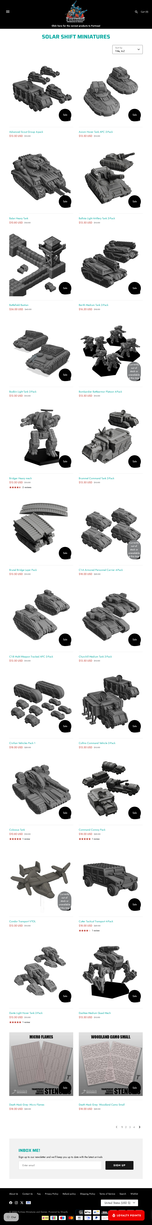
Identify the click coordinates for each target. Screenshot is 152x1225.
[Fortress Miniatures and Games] (76, 11)
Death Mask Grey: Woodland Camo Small (102, 1104)
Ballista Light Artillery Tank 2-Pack (97, 218)
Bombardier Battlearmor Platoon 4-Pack (100, 391)
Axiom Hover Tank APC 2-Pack (96, 132)
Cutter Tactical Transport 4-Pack (96, 921)
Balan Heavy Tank (18, 218)
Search (123, 1193)
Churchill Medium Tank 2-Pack (95, 656)
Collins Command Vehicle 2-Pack (97, 743)
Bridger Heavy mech (20, 478)
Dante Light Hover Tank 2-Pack (25, 1013)
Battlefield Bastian (18, 305)
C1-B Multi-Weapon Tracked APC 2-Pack (31, 656)
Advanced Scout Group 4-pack (26, 132)
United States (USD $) (117, 1203)
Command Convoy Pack (92, 830)
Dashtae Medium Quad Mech (95, 1013)
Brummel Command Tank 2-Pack (96, 478)
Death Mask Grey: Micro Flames (26, 1104)
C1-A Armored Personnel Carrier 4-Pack (101, 570)
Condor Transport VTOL (22, 921)
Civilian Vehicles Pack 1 (22, 743)
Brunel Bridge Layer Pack (23, 570)
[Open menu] (8, 12)
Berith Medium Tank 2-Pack (93, 305)
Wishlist (134, 1193)
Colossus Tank (17, 830)
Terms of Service (107, 1193)
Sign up (119, 1165)
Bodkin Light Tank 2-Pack (22, 391)
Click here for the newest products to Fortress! (76, 25)
